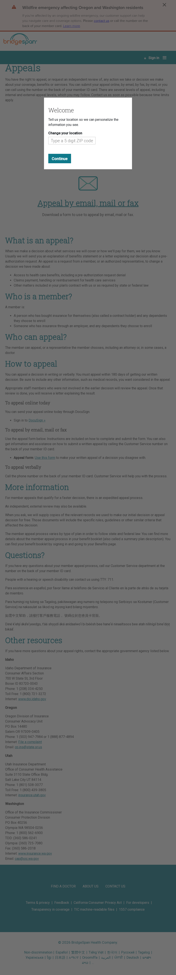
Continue (60, 158)
